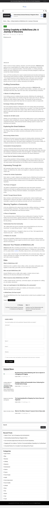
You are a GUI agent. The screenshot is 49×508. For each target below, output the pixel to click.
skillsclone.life (11, 300)
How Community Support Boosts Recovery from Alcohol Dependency (19, 440)
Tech (5, 496)
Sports (5, 493)
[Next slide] (46, 1)
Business (6, 458)
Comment (7, 325)
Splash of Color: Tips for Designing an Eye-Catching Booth (16, 435)
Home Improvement (8, 480)
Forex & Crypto (7, 474)
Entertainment (7, 466)
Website (6, 352)
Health (5, 477)
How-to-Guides (7, 482)
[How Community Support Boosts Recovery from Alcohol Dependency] (39, 16)
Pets (5, 490)
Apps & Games (7, 453)
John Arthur (7, 34)
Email (6, 346)
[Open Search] (43, 10)
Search (5, 424)
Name (6, 341)
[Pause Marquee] (44, 15)
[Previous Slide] (44, 1)
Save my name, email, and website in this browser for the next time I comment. (23, 357)
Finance (5, 472)
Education (6, 464)
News (5, 488)
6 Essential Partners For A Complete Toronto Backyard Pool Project (18, 446)
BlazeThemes (37, 503)
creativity (16, 250)
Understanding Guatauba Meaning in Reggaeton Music (22, 14)
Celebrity (6, 461)
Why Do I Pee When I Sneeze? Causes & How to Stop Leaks (30, 411)
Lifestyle (6, 485)
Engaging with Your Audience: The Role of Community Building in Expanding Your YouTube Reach (23, 1)
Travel (5, 498)
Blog (5, 26)
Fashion (6, 469)
